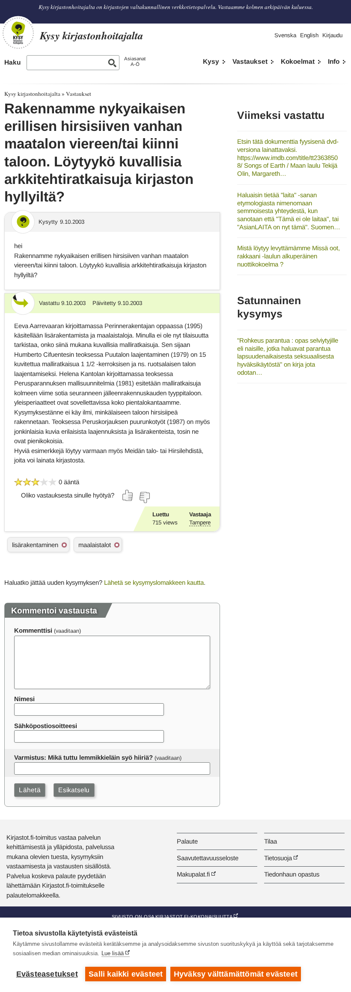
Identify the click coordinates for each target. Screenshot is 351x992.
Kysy (211, 61)
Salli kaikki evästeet (126, 974)
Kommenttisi (33, 630)
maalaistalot (94, 544)
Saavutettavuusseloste (207, 858)
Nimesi (24, 698)
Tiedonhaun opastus (291, 874)
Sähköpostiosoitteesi (45, 725)
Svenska (285, 35)
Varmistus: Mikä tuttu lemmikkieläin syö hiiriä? (83, 757)
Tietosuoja (278, 858)
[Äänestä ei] (144, 497)
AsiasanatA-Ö (135, 61)
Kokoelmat (298, 61)
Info (333, 61)
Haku (12, 62)
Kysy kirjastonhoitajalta (32, 94)
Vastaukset (250, 61)
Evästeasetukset (47, 974)
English (309, 35)
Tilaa (270, 841)
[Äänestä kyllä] (128, 495)
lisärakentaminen (35, 544)
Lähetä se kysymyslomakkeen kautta (154, 582)
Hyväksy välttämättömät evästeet (235, 974)
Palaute (187, 841)
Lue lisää (112, 953)
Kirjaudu (332, 35)
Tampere (200, 522)
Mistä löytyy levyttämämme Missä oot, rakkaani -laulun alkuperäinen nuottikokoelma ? (288, 255)
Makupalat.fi (193, 874)
